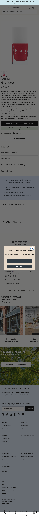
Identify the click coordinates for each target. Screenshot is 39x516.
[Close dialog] (32, 248)
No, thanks (19, 266)
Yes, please (19, 261)
